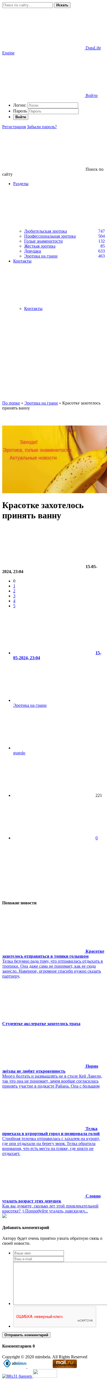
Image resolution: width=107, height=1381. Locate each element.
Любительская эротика (45, 231)
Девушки (32, 251)
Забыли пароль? (42, 126)
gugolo (19, 752)
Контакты (33, 308)
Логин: (19, 105)
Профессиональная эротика (50, 236)
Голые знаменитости (43, 241)
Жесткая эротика (39, 246)
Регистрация (14, 126)
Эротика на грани (41, 256)
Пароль (20, 111)
